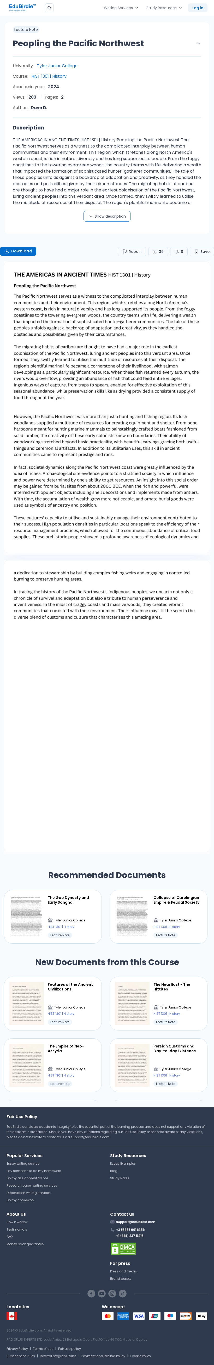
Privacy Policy (17, 1348)
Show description (110, 216)
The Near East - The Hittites (171, 987)
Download (21, 251)
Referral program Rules (58, 1356)
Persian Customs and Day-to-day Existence (174, 1048)
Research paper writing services (32, 1185)
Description (28, 127)
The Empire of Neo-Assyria (66, 1048)
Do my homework (20, 1200)
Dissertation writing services (29, 1193)
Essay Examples (123, 1163)
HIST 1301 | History (49, 76)
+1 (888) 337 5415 (130, 1235)
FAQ (10, 1236)
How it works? (17, 1222)
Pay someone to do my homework (34, 1171)
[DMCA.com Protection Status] (158, 1248)
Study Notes (119, 1178)
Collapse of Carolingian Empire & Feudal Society (176, 900)
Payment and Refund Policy (103, 1356)
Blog (113, 1171)
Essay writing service (23, 1163)
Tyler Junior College (57, 66)
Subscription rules (21, 1356)
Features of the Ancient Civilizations (70, 987)
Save (205, 251)
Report (135, 251)
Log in (197, 7)
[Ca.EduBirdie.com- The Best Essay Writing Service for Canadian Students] (12, 1319)
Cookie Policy (140, 1356)
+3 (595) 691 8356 (130, 1229)
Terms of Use (43, 1348)
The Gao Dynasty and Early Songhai (68, 900)
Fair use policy (69, 1348)
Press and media (123, 1271)
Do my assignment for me (27, 1178)
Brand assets (121, 1278)
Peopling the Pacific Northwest (78, 43)
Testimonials (17, 1229)
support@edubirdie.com (90, 1137)
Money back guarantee (25, 1244)
